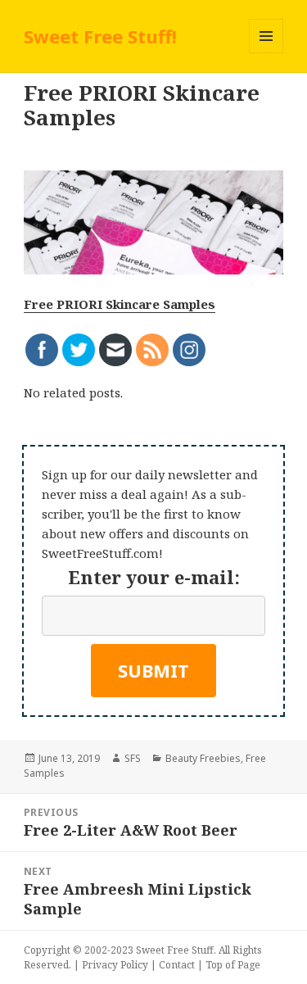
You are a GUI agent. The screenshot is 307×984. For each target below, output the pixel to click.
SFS (132, 758)
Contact (177, 965)
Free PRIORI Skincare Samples (119, 304)
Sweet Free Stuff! (100, 36)
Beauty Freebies (203, 758)
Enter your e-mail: (154, 577)
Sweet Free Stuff (175, 950)
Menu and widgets (266, 52)
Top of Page (232, 965)
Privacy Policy (115, 965)
